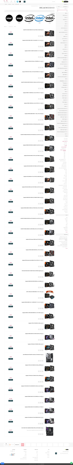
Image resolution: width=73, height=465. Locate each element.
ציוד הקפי (66, 212)
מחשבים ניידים (65, 139)
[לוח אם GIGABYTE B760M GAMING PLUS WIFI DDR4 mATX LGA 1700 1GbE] (49, 232)
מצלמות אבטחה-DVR (64, 209)
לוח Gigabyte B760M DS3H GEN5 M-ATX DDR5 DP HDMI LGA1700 (33, 197)
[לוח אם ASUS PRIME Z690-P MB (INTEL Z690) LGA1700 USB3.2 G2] (49, 358)
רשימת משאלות (24, 457)
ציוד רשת (66, 182)
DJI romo (66, 236)
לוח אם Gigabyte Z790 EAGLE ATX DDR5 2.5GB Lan (35, 344)
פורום (37, 455)
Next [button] (4, 444)
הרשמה (56, 453)
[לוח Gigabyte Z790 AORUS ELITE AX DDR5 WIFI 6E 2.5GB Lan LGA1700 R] (49, 389)
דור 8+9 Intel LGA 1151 (63, 160)
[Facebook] (14, 451)
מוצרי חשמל (66, 205)
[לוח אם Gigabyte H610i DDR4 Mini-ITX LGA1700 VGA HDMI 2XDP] (49, 180)
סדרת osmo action (65, 245)
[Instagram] (12, 451)
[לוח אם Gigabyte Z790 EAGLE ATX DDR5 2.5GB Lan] (49, 347)
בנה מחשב (6, 4)
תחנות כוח (59, 245)
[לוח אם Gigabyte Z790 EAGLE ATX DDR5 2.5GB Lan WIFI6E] (49, 379)
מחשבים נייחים (65, 138)
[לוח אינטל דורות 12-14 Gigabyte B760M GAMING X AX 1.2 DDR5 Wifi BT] (49, 305)
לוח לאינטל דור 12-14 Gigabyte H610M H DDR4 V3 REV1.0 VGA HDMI (32, 40)
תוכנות (66, 179)
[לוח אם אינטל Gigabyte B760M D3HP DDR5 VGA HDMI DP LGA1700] (49, 148)
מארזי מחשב (65, 175)
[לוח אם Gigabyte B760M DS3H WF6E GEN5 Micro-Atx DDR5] (49, 284)
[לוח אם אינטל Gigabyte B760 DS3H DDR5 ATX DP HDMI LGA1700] (49, 169)
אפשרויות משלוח (47, 452)
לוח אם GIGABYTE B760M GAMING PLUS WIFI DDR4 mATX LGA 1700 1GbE (32, 228)
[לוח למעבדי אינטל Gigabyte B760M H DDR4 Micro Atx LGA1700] (49, 106)
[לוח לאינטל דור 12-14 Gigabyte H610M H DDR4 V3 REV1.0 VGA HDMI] (49, 44)
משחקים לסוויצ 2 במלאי (64, 243)
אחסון (66, 173)
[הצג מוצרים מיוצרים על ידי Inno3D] (28, 444)
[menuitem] (44, 451)
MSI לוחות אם (64, 162)
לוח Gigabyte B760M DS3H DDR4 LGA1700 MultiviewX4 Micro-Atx (33, 124)
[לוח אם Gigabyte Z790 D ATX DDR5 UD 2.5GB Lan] (49, 326)
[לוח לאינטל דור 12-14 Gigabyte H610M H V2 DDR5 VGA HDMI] (49, 54)
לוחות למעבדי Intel (63, 147)
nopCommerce (42, 464)
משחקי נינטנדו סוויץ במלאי (64, 242)
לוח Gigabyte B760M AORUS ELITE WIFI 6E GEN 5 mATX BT (34, 333)
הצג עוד (53, 13)
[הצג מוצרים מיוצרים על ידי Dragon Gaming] (6, 444)
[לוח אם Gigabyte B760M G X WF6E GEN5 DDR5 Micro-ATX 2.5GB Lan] (49, 316)
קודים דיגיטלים (65, 195)
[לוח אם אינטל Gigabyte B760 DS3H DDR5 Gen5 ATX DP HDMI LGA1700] (49, 190)
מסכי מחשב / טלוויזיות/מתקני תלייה (63, 185)
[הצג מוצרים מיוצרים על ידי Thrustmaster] (11, 444)
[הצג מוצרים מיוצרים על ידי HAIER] (39, 444)
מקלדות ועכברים (65, 186)
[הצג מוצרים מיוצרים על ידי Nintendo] (33, 444)
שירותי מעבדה (65, 211)
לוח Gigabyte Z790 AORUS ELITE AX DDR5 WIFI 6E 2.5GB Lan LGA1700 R (32, 386)
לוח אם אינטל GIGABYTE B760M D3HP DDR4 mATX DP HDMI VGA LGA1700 (32, 134)
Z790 (50, 22)
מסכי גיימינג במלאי (65, 241)
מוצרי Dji (66, 201)
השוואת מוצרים (11, 2)
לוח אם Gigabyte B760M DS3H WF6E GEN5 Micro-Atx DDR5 (34, 281)
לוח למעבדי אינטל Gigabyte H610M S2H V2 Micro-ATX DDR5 (34, 61)
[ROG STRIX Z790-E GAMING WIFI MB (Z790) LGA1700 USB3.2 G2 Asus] (49, 431)
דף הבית (53, 6)
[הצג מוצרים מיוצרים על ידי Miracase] (17, 444)
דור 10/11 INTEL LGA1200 (62, 159)
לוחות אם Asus (64, 163)
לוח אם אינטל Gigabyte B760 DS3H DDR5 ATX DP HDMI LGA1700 (33, 166)
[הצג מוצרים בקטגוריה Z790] (49, 18)
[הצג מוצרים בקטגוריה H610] (19, 18)
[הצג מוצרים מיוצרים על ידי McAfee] (66, 444)
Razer (66, 224)
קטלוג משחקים (65, 192)
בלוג (20, 4)
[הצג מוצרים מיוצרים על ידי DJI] (55, 444)
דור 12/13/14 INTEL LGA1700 (63, 150)
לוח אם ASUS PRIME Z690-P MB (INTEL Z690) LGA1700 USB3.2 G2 (33, 354)
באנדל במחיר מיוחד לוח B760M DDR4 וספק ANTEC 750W (34, 291)
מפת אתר (48, 451)
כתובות (25, 454)
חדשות (37, 452)
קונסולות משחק (65, 189)
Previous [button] (69, 444)
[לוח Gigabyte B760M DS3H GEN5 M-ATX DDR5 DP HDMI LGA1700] (49, 201)
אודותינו (48, 455)
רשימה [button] (5, 26)
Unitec (66, 221)
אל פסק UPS (65, 183)
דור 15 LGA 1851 (64, 148)
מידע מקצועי (9, 4)
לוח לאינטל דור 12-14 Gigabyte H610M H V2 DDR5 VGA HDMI (34, 50)
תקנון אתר (48, 454)
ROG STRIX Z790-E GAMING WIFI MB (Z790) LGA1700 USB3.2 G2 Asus (32, 427)
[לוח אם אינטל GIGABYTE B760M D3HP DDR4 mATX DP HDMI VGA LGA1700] (49, 138)
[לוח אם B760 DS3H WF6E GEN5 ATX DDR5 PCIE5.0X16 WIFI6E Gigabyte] (49, 274)
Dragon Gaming (65, 227)
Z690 (39, 22)
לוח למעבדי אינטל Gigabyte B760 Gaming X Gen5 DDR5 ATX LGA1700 (32, 260)
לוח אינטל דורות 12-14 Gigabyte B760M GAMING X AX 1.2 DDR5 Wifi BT (32, 302)
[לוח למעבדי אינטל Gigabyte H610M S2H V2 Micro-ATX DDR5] (49, 65)
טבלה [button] (6, 26)
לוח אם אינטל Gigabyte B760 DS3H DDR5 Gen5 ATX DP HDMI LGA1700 (32, 187)
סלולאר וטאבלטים (65, 199)
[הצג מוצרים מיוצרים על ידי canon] (50, 444)
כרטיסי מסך (65, 169)
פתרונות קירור (65, 142)
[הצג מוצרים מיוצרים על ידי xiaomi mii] (22, 444)
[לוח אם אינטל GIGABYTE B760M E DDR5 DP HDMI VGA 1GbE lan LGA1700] (49, 85)
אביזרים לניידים (65, 206)
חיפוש (24, 2)
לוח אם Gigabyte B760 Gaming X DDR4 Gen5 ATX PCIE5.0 (34, 239)
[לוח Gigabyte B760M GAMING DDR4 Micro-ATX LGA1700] (49, 253)
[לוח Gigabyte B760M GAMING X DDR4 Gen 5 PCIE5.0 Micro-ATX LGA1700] (49, 211)
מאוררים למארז (65, 178)
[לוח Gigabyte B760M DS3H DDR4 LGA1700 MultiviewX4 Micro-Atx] (49, 127)
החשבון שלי (15, 2)
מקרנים (66, 202)
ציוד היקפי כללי (65, 208)
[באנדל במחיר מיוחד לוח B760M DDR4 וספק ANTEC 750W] (49, 295)
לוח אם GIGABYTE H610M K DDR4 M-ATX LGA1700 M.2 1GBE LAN (33, 29)
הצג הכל (66, 248)
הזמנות (25, 452)
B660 (29, 22)
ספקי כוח (66, 176)
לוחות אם (66, 145)
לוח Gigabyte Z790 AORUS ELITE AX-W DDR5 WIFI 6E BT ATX (34, 417)
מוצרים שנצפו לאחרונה (35, 457)
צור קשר (13, 4)
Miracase (66, 230)
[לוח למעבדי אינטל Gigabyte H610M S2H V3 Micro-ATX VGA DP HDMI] (49, 75)
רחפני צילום (61, 245)
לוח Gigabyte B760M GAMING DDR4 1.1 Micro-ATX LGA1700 (34, 113)
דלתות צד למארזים (64, 188)
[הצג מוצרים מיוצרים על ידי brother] (44, 444)
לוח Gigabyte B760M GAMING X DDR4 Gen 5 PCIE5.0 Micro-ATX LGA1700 (32, 207)
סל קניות (25, 455)
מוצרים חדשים (36, 460)
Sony (66, 217)
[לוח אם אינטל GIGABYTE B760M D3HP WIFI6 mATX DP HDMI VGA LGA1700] (49, 222)
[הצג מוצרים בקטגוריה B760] (9, 18)
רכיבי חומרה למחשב (64, 141)
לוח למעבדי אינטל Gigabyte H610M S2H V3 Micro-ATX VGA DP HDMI (32, 71)
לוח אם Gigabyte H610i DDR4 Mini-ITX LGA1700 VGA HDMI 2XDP (33, 176)
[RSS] (11, 451)
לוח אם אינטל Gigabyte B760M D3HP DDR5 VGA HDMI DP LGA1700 (33, 145)
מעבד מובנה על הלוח (64, 166)
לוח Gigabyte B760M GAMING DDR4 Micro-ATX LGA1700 (34, 249)
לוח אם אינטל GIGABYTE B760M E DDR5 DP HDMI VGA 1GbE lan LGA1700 (32, 82)
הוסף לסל (11, 34)
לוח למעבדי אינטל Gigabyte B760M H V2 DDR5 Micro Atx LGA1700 (33, 92)
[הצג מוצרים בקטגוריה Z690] (39, 18)
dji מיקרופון (63, 236)
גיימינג (66, 193)
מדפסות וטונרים (65, 196)
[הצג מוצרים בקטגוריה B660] (29, 18)
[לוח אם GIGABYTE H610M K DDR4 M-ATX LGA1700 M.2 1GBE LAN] (49, 33)
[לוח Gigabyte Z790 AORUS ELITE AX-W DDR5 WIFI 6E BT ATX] (49, 421)
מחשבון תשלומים (17, 4)
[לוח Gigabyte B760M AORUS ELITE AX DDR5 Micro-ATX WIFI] (49, 400)
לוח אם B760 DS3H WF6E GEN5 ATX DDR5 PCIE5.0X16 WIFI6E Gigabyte (32, 270)
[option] (6, 444)
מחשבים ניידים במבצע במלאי (63, 239)
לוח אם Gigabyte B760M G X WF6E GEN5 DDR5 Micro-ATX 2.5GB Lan (32, 312)
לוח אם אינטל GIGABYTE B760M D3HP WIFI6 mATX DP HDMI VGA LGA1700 (32, 218)
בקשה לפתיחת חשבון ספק (23, 458)
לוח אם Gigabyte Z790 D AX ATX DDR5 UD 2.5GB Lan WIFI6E (34, 365)
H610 (19, 22)
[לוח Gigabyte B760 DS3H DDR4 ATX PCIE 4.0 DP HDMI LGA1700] (49, 159)
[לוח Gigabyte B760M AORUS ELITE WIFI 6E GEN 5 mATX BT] (49, 337)
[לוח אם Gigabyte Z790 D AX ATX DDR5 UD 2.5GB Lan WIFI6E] (49, 368)
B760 (9, 22)
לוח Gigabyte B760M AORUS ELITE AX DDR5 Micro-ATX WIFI (34, 396)
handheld (61, 236)
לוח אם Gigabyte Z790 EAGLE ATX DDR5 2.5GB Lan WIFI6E (34, 375)
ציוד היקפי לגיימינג (65, 198)
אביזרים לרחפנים (65, 237)
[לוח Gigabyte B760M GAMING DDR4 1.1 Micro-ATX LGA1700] (49, 117)
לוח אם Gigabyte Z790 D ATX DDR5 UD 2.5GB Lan (35, 323)
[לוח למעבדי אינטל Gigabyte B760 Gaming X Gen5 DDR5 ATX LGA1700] (49, 264)
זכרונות (66, 172)
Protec (66, 220)
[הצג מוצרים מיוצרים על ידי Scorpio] (61, 444)
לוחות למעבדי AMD (64, 165)
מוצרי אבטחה (65, 144)
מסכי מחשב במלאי (61, 241)
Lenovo (66, 226)
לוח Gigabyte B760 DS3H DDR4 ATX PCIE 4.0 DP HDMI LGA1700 (33, 155)
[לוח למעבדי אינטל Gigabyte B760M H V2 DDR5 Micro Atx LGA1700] (49, 96)
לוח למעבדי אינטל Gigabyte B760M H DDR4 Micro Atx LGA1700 (33, 103)
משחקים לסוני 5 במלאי (63, 244)
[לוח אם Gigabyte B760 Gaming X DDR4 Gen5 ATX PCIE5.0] (49, 243)
